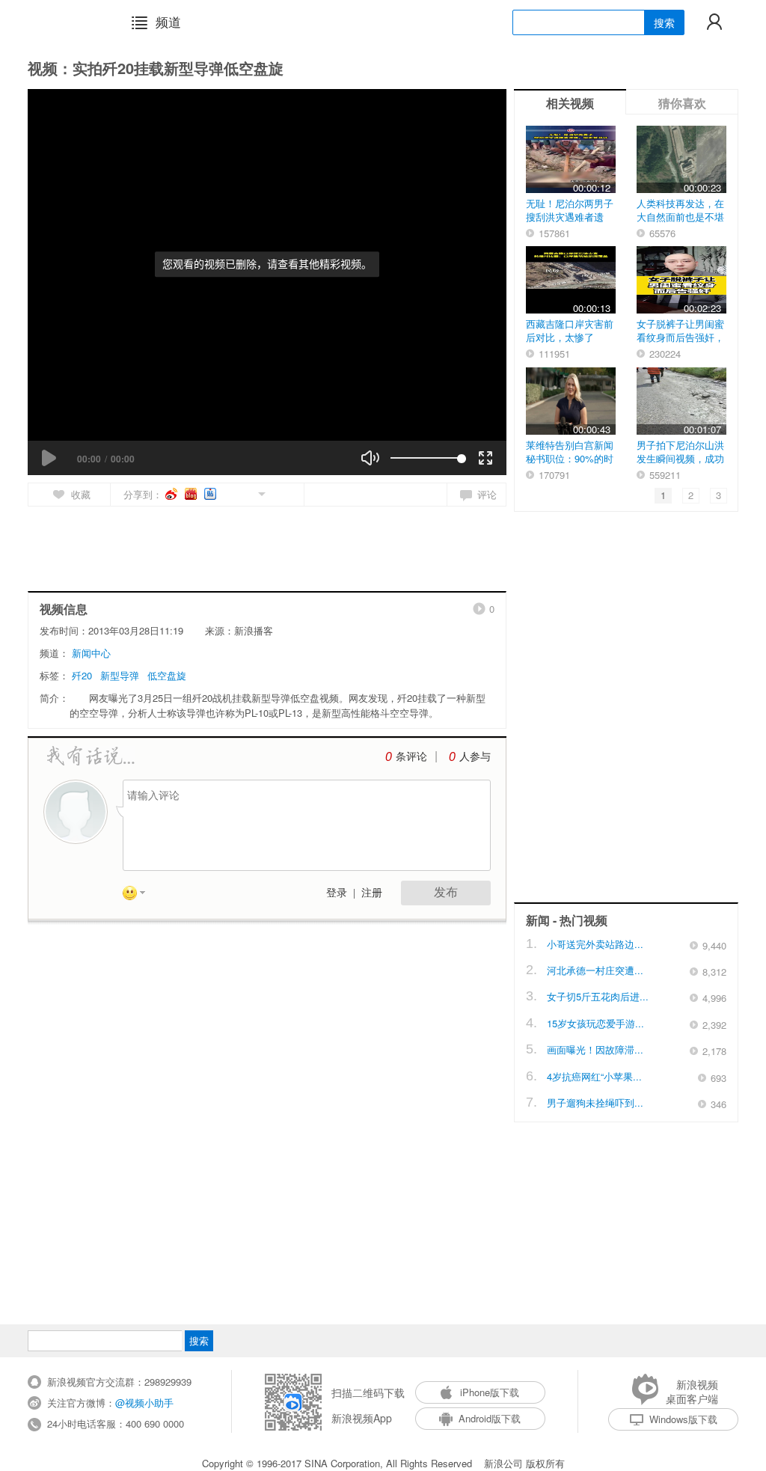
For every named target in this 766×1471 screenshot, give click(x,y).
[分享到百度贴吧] (211, 494)
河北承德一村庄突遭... (595, 970)
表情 (139, 895)
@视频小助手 (144, 1402)
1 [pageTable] (663, 495)
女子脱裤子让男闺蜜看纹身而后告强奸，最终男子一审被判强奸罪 (680, 343)
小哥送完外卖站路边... (595, 944)
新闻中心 (91, 653)
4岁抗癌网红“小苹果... (594, 1076)
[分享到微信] (244, 493)
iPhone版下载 (489, 1392)
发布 (446, 892)
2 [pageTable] (690, 495)
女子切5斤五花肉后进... (598, 996)
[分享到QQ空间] (228, 493)
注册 (371, 893)
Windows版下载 (683, 1419)
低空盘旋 (166, 675)
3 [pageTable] (718, 495)
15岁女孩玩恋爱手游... (595, 1023)
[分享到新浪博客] (192, 494)
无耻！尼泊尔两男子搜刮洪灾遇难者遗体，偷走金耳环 (569, 216)
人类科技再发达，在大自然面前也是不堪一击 (680, 216)
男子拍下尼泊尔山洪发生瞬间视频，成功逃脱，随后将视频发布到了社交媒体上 (680, 465)
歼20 (82, 675)
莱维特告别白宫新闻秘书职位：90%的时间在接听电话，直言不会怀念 (569, 465)
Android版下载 (490, 1418)
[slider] (426, 458)
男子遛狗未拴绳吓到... (595, 1102)
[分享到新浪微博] (172, 494)
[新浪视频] (66, 21)
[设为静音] (370, 458)
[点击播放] (49, 458)
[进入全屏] (485, 458)
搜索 (664, 22)
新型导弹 (119, 675)
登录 (336, 893)
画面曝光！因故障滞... (595, 1049)
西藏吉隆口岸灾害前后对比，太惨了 (569, 330)
